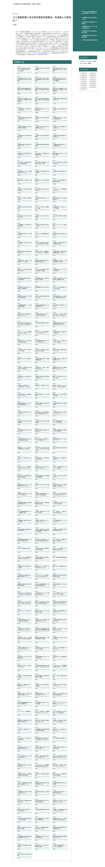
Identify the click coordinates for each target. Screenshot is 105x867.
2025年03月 (93, 87)
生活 (81, 63)
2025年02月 (84, 89)
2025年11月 (93, 79)
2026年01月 (93, 77)
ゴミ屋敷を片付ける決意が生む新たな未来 (89, 31)
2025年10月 (84, 81)
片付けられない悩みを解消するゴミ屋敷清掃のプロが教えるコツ (89, 13)
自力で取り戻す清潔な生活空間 (89, 40)
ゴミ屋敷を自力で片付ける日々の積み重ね (89, 36)
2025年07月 (93, 83)
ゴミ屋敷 (82, 61)
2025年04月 (84, 87)
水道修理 (94, 61)
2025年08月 (84, 83)
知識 (85, 63)
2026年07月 (84, 73)
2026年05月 (84, 75)
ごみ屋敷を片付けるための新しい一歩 (89, 18)
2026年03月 (93, 75)
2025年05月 (93, 85)
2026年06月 (93, 73)
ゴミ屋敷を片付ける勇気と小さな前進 (89, 22)
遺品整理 (89, 63)
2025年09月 (93, 81)
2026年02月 (84, 77)
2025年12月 (84, 79)
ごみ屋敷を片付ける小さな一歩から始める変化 (89, 27)
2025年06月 (84, 85)
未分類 (15, 24)
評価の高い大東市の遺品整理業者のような (42, 53)
